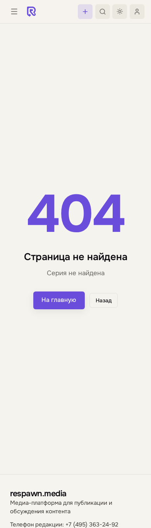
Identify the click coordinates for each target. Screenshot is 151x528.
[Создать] (85, 11)
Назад (104, 300)
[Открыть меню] (14, 11)
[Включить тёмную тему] (119, 11)
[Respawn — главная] (31, 12)
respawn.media (38, 493)
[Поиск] (102, 11)
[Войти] (137, 11)
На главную (58, 300)
